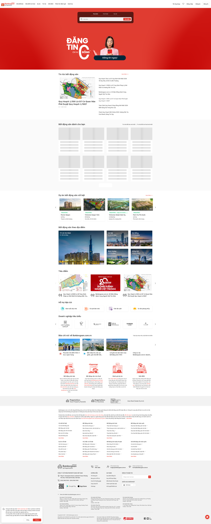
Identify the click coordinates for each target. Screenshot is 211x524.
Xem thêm (129, 418)
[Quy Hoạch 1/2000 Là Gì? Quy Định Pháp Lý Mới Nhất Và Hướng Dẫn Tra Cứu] (73, 282)
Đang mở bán (63, 212)
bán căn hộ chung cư (90, 415)
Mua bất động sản (63, 435)
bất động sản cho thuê (97, 380)
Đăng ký (198, 4)
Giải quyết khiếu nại (111, 486)
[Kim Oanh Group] (81, 324)
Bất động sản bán (88, 423)
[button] (56, 207)
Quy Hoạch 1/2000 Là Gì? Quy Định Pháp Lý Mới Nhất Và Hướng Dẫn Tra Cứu (113, 86)
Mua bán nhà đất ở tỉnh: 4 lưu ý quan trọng (71, 354)
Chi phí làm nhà (95, 308)
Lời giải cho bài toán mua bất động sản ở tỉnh (119, 354)
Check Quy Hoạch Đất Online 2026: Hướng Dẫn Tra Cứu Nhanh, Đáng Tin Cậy (113, 113)
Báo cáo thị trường (63, 433)
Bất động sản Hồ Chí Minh (65, 430)
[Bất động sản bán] (69, 367)
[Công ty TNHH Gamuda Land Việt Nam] (113, 324)
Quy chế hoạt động (111, 478)
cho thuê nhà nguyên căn (87, 418)
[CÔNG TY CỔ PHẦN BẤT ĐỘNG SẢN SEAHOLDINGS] (97, 324)
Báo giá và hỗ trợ (95, 478)
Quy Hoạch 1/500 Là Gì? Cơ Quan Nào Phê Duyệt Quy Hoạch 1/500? (113, 100)
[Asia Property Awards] (76, 401)
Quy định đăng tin (111, 475)
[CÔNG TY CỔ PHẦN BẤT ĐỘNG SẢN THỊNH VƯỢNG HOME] (145, 324)
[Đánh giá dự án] (117, 367)
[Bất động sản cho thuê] (93, 367)
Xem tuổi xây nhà (71, 308)
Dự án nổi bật (62, 441)
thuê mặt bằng (88, 385)
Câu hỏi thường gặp (96, 481)
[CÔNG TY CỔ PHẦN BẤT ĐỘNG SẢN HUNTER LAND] (129, 324)
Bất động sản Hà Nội (64, 428)
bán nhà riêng (99, 415)
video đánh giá (114, 378)
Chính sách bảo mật (111, 483)
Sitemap (93, 486)
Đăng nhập (190, 4)
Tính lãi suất (117, 308)
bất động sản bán (69, 383)
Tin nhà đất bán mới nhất (128, 124)
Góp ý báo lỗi (94, 483)
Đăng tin (206, 4)
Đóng (27, 520)
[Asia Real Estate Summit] (135, 401)
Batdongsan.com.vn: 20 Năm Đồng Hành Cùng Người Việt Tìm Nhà (112, 93)
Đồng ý (37, 520)
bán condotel (70, 416)
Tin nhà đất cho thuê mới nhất (144, 124)
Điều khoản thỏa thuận (112, 481)
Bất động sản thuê (112, 423)
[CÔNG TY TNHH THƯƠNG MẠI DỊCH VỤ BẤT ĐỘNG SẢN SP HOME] (65, 324)
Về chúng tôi (94, 475)
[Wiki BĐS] (141, 367)
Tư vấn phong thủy (144, 308)
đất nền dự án (128, 415)
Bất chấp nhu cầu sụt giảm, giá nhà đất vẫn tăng (94, 354)
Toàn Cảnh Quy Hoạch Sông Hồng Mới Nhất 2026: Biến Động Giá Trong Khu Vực (113, 106)
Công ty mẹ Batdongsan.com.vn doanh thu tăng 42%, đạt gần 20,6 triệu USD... (143, 354)
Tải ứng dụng (176, 4)
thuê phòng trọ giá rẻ (100, 418)
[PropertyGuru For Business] (98, 401)
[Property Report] (115, 401)
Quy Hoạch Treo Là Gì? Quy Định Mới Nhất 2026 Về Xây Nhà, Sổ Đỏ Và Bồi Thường (113, 80)
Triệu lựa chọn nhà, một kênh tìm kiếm (142, 335)
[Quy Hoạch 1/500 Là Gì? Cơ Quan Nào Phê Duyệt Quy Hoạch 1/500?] (137, 282)
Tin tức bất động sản (64, 425)
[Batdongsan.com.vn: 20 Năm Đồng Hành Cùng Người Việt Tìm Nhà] (105, 282)
